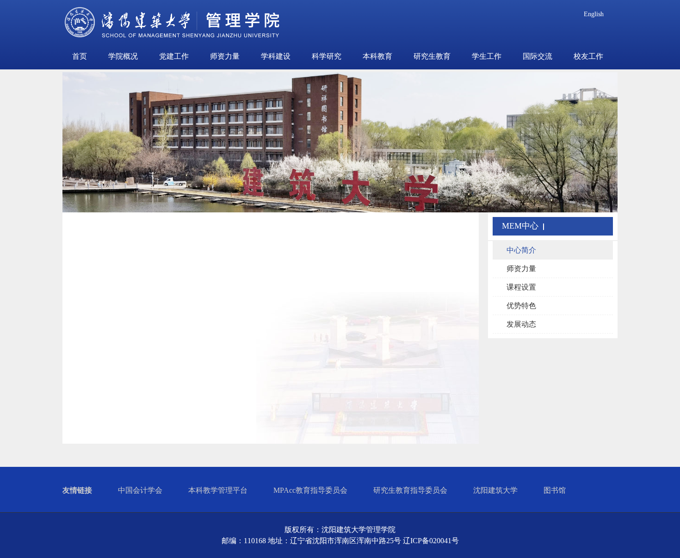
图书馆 (555, 490)
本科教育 (377, 56)
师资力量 (225, 56)
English (594, 14)
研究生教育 (432, 56)
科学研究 (326, 56)
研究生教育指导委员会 (410, 490)
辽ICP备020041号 (431, 541)
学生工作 (486, 56)
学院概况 (123, 56)
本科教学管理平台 (217, 490)
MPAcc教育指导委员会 (310, 490)
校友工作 (588, 56)
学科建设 (276, 56)
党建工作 (174, 56)
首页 (79, 56)
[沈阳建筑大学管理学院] (172, 25)
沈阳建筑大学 (495, 490)
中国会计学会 (140, 490)
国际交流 (537, 56)
